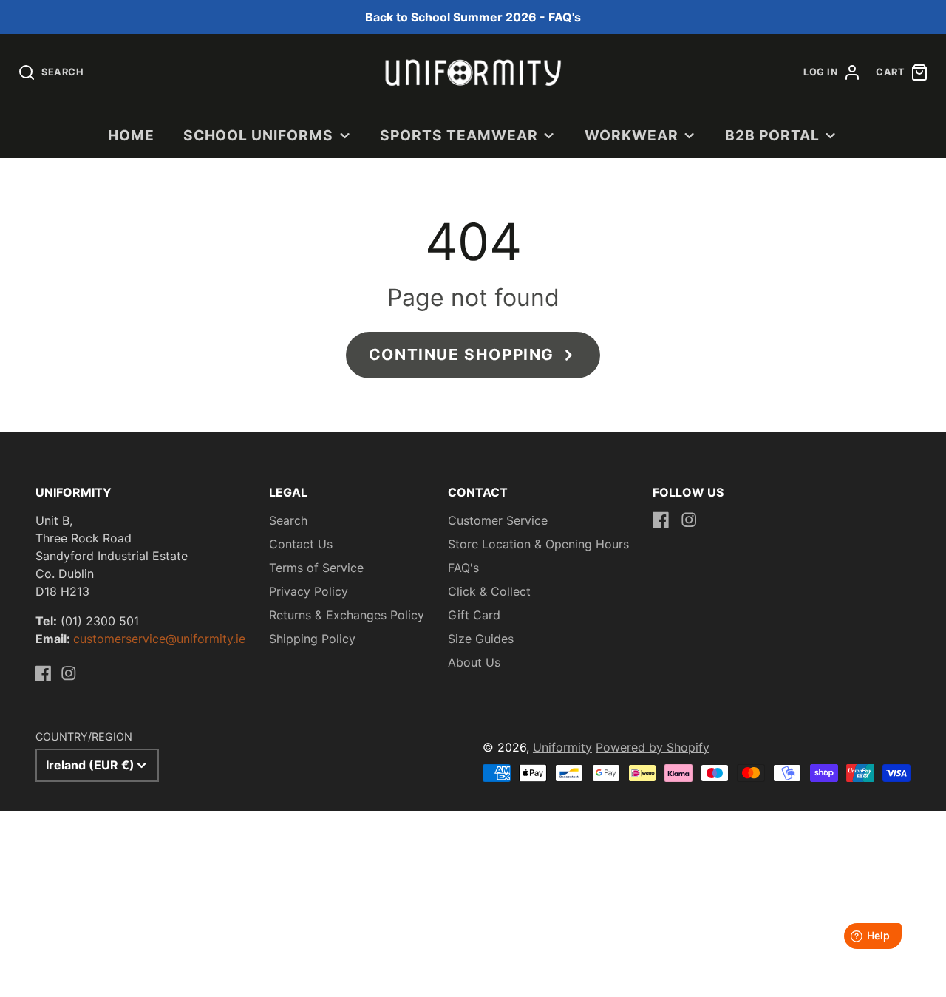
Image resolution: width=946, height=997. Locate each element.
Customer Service (498, 520)
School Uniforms (258, 135)
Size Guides (481, 638)
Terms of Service (316, 567)
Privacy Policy (308, 591)
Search (288, 520)
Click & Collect (489, 591)
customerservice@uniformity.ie (159, 638)
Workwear (631, 135)
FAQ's (463, 567)
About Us (474, 662)
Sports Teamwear (458, 135)
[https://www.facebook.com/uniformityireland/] (43, 673)
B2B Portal (772, 135)
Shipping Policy (312, 638)
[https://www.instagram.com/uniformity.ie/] (69, 673)
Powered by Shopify (653, 747)
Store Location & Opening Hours (538, 544)
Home (131, 135)
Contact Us (301, 544)
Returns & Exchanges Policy (346, 615)
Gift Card (474, 615)
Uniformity (562, 747)
